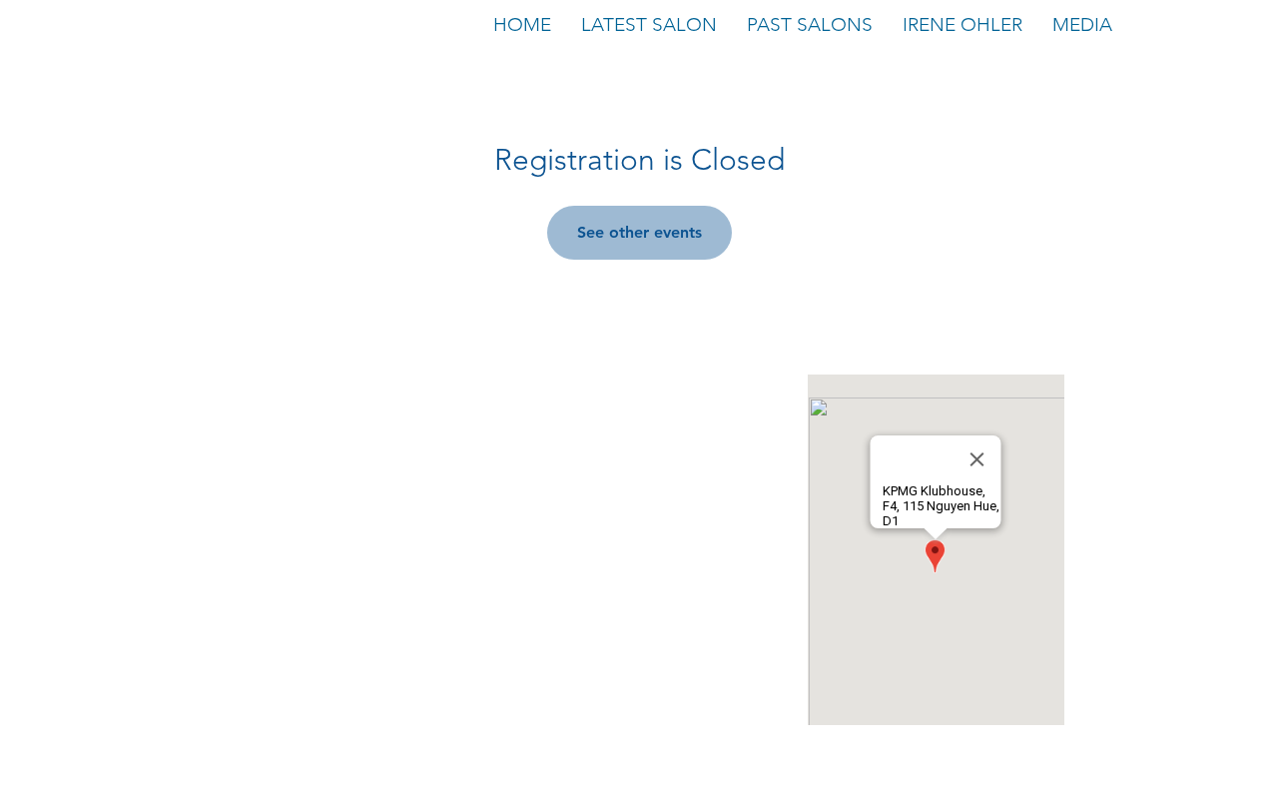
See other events (639, 232)
